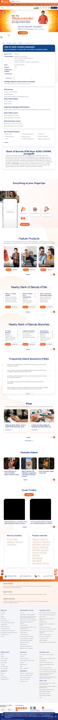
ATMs (2, 675)
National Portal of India (44, 693)
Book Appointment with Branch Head (47, 642)
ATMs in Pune (36, 547)
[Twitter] (24, 708)
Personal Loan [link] (6, 586)
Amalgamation (4, 624)
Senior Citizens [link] (50, 4)
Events (2, 656)
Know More (22, 32)
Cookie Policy (2, 715)
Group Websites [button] (2, 710)
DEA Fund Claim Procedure (45, 634)
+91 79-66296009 (20, 60)
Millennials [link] (18, 4)
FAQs (21, 666)
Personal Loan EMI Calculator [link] (10, 601)
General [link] (12, 4)
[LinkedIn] (21, 708)
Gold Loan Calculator (24, 679)
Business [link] (18, 1)
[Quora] (17, 710)
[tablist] (29, 592)
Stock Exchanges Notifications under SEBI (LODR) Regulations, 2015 (28, 617)
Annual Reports (23, 632)
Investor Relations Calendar (26, 640)
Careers (2, 636)
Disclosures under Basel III (26, 646)
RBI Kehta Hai (42, 616)
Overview (3, 612)
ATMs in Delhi (36, 552)
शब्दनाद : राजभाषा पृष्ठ (24, 668)
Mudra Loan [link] (33, 586)
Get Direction (14, 306)
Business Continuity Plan (44, 636)
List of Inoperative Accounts (45, 667)
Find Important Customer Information (47, 612)
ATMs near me (36, 539)
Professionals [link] (38, 4)
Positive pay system (43, 638)
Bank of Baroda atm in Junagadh (12, 117)
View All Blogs (28, 440)
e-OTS (40, 656)
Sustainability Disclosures (25, 630)
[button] (41, 8)
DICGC (38, 710)
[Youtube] (26, 708)
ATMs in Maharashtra (37, 558)
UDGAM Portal (42, 660)
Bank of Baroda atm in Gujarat (11, 115)
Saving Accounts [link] (40, 586)
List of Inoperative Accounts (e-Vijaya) (47, 671)
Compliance (3, 618)
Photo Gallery (4, 660)
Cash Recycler (4, 677)
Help (40, 697)
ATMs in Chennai (44, 547)
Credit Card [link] (11, 594)
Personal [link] (13, 1)
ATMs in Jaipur (44, 550)
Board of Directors (5, 620)
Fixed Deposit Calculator (25, 677)
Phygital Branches (5, 679)
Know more (8, 269)
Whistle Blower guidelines (45, 691)
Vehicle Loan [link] (27, 586)
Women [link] (43, 4)
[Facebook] (17, 708)
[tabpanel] (29, 22)
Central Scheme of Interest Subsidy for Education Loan (47, 683)
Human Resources (5, 634)
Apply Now (15, 269)
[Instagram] (19, 708)
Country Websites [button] (9, 710)
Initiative (2, 616)
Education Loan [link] (19, 586)
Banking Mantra (23, 654)
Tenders (22, 662)
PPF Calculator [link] (20, 601)
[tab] (29, 584)
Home (3, 43)
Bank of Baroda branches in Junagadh (13, 126)
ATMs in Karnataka (37, 563)
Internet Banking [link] (26, 594)
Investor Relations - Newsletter (27, 638)
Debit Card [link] (5, 594)
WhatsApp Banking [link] (34, 594)
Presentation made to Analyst (26, 636)
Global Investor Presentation (26, 648)
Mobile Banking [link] (18, 594)
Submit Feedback (43, 640)
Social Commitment (5, 628)
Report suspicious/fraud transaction (47, 614)
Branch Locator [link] (43, 594)
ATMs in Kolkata (36, 550)
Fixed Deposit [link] (48, 586)
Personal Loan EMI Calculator (26, 673)
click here (39, 715)
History (2, 614)
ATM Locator (8, 43)
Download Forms (24, 664)
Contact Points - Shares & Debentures (28, 620)
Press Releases (4, 666)
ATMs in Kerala (36, 555)
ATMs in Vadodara (37, 544)
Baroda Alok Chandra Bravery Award (9, 632)
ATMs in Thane (45, 544)
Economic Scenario (24, 658)
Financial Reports (24, 634)
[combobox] (56, 570)
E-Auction (22, 656)
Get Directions (8, 78)
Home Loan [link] (13, 586)
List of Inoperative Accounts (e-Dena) (47, 669)
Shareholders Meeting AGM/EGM (27, 614)
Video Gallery (4, 662)
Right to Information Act (44, 627)
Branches (3, 673)
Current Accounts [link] (17, 587)
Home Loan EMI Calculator (26, 675)
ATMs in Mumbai (46, 542)
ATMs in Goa (45, 563)
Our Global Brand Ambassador (7, 622)
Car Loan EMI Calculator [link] (30, 601)
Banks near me (44, 539)
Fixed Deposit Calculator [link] (42, 601)
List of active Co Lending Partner (46, 654)
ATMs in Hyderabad (37, 560)
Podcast (2, 664)
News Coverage (4, 658)
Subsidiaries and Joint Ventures (8, 630)
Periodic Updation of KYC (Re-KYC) (47, 658)
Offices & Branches (5, 626)
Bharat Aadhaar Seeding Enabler (46, 689)
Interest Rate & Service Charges (27, 660)
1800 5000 (24, 56)
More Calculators (24, 681)
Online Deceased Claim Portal (46, 662)
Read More (6, 142)
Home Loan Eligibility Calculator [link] (11, 602)
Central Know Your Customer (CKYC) (47, 629)
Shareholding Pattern (24, 642)
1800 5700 (18, 56)
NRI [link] (23, 4)
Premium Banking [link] (29, 4)
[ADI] (2, 574)
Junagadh (20, 43)
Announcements (4, 668)
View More (28, 393)
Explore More (24, 224)
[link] (36, 7)
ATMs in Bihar (43, 552)
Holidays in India (43, 621)
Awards (2, 654)
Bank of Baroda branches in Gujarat (13, 123)
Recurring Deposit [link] (8, 587)
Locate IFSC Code (37, 542)
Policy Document (24, 644)
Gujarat (14, 43)
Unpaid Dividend (23, 625)
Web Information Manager (45, 695)
